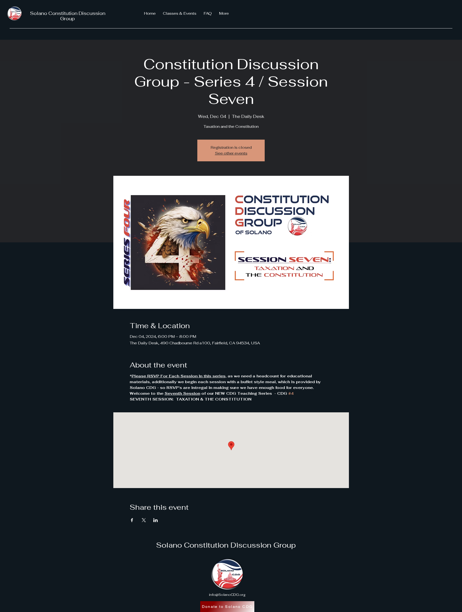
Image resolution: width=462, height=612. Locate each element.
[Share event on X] (143, 520)
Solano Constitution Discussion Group (67, 16)
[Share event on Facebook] (132, 520)
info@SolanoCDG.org (227, 594)
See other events (231, 153)
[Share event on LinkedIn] (155, 520)
